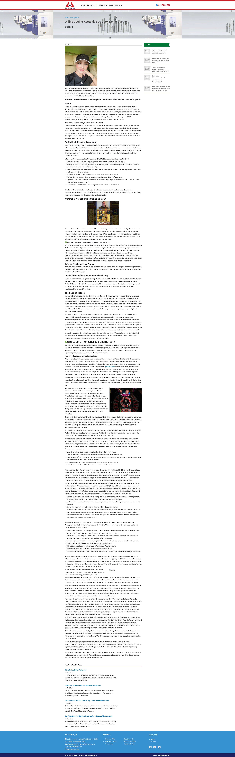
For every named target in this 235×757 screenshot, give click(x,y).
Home (153, 739)
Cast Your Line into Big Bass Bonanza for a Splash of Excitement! (88, 716)
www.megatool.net (73, 749)
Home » (67, 18)
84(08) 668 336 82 (72, 744)
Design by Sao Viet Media (161, 755)
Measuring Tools (110, 741)
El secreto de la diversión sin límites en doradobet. (83, 685)
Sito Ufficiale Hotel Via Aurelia (75, 670)
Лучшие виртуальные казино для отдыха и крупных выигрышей (159, 52)
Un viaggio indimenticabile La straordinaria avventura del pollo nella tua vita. (161, 88)
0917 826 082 (164, 5)
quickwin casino (110, 367)
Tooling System (129, 744)
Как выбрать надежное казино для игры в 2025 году (160, 60)
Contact (153, 742)
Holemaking (109, 744)
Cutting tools (128, 739)
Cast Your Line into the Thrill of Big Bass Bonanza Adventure (87, 701)
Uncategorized (74, 18)
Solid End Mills (110, 739)
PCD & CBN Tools (130, 741)
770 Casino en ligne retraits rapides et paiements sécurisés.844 (160, 69)
